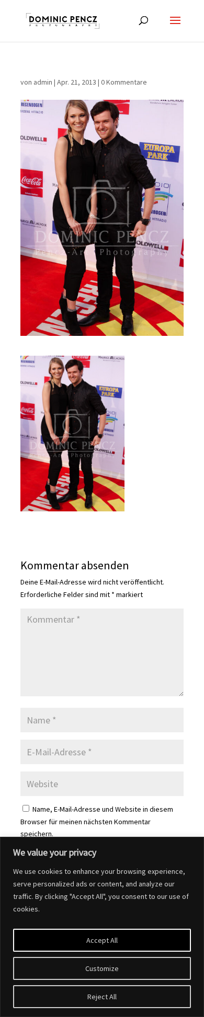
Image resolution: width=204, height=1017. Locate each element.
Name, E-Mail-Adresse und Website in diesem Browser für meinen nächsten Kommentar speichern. (96, 821)
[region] (102, 927)
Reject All (102, 996)
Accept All (102, 940)
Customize (102, 968)
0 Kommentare (124, 82)
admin (42, 82)
